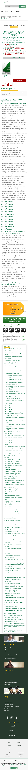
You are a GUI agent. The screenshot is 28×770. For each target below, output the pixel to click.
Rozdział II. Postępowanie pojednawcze (14, 619)
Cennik (12, 11)
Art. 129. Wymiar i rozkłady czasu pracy (13, 103)
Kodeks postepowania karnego (10, 658)
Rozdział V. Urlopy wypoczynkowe (13, 539)
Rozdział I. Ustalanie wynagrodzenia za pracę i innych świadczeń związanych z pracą (14, 437)
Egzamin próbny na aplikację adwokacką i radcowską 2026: (11, 336)
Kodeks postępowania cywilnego (11, 654)
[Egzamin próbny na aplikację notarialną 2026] (14, 320)
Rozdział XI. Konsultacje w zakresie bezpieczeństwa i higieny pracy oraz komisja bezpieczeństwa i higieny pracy (14, 585)
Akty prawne (15, 16)
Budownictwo (7, 756)
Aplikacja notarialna (9, 704)
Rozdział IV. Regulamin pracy (12, 469)
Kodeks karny (7, 673)
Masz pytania (11, 735)
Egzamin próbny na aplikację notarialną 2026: (13, 326)
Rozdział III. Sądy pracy (11, 621)
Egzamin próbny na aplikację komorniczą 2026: (10, 339)
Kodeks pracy (21, 16)
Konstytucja (7, 684)
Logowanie (23, 1)
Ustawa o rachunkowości (9, 656)
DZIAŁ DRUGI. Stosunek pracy (11, 364)
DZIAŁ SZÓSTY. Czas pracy (6, 17)
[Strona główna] (2, 12)
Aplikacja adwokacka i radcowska (11, 700)
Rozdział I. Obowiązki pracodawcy (13, 459)
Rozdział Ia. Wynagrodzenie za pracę (13, 440)
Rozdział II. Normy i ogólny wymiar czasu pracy (10, 18)
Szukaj (22, 6)
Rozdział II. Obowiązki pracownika (13, 461)
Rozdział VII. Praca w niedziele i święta (14, 507)
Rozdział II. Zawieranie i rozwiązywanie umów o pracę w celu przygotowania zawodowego (14, 527)
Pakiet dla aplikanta (8, 647)
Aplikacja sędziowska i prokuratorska (12, 706)
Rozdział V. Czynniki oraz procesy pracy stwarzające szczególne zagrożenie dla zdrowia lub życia (14, 564)
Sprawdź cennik (11, 304)
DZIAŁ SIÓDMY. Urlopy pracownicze (13, 509)
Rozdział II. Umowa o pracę (11, 368)
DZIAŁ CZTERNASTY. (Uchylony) (13, 630)
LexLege (12, 313)
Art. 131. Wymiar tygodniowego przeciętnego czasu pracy (11, 283)
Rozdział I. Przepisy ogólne (11, 366)
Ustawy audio (14, 309)
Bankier (20, 756)
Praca (9, 748)
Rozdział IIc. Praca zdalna (11, 410)
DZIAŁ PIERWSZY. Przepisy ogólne (13, 349)
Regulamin (19, 745)
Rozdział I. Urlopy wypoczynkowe (13, 511)
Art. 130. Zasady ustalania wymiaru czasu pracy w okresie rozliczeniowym (14, 232)
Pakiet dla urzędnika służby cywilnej (12, 649)
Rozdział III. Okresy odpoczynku (12, 495)
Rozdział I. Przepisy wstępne (12, 351)
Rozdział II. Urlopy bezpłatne (12, 515)
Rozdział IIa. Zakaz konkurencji (12, 463)
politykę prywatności (5, 765)
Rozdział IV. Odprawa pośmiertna (13, 453)
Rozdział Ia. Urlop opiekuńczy (12, 513)
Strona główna (8, 16)
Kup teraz (19, 80)
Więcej (19, 11)
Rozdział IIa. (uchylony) (10, 405)
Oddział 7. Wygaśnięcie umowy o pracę (15, 403)
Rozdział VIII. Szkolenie (11, 574)
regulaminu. (12, 764)
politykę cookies (23, 764)
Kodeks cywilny (8, 651)
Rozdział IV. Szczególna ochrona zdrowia (14, 537)
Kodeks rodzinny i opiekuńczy (10, 678)
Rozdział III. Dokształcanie (11, 531)
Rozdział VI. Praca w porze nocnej (13, 505)
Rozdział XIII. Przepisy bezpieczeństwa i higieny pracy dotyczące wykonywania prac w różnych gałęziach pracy (15, 599)
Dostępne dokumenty (13, 57)
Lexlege (7, 754)
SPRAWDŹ (14, 26)
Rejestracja (17, 1)
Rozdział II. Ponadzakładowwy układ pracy (15, 608)
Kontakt (9, 745)
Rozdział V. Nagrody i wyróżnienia (13, 471)
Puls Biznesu (20, 754)
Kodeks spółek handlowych (10, 680)
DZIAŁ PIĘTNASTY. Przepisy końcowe (13, 631)
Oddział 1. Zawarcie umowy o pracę (14, 370)
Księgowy (7, 710)
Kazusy (12, 311)
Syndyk (6, 708)
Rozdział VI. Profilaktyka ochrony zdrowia (15, 568)
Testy (6, 11)
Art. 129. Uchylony (7, 202)
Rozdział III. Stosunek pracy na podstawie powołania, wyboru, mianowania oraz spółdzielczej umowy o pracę (15, 413)
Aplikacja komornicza (9, 702)
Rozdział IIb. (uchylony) (10, 408)
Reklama (18, 742)
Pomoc (9, 742)
